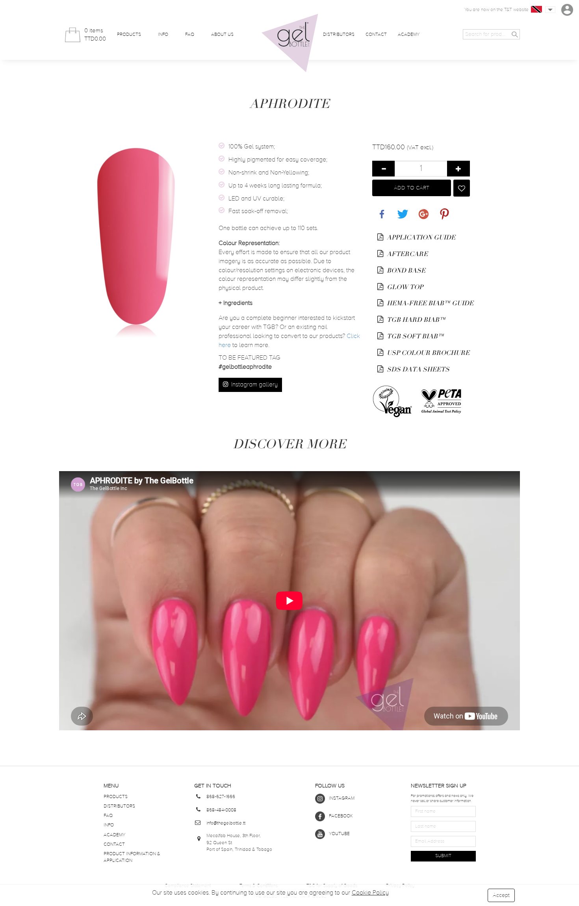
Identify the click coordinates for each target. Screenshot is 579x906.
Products (129, 34)
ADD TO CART (411, 188)
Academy (408, 34)
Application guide (420, 237)
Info (163, 34)
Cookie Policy (370, 893)
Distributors (338, 34)
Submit (443, 856)
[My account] (567, 10)
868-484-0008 (221, 810)
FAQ (189, 34)
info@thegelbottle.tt (225, 823)
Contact (376, 34)
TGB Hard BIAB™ (415, 320)
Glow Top (404, 287)
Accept (501, 895)
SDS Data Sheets (417, 369)
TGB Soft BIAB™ (414, 336)
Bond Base (405, 271)
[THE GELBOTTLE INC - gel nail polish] (290, 43)
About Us (222, 34)
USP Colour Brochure (427, 353)
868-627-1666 (220, 797)
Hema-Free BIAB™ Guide (428, 303)
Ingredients (235, 303)
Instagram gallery (254, 385)
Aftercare (406, 254)
